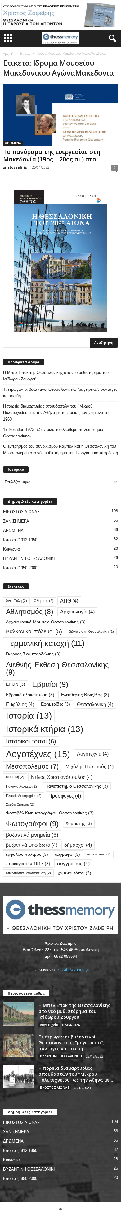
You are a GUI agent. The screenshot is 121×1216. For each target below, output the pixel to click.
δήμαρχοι (78, 845)
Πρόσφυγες (64, 796)
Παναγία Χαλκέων (22, 786)
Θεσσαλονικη (95, 704)
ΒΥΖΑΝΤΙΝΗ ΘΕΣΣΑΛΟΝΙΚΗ (29, 558)
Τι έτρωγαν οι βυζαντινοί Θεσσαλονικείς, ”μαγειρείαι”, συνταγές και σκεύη (60, 392)
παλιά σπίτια (99, 854)
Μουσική (15, 777)
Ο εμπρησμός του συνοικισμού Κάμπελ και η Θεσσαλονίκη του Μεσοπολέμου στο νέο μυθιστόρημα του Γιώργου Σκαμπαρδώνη (60, 449)
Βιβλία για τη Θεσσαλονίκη (91, 631)
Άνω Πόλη (16, 601)
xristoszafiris (15, 167)
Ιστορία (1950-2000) (20, 568)
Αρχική (8, 53)
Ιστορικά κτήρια (44, 729)
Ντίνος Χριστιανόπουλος (61, 777)
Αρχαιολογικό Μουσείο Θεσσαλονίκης (46, 622)
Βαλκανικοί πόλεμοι (34, 631)
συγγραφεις (73, 863)
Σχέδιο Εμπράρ (20, 804)
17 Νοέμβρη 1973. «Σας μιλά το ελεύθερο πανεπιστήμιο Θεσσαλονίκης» (53, 432)
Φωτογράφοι (32, 823)
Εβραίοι (50, 684)
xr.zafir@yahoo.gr (73, 969)
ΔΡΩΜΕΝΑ (13, 143)
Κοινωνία (11, 549)
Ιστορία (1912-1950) (20, 540)
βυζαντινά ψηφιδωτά (31, 845)
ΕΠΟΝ (15, 684)
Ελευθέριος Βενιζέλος (85, 694)
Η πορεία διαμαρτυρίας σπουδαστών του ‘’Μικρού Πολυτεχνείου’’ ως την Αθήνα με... (75, 1074)
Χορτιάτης (78, 823)
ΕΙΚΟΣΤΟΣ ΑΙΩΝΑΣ (21, 512)
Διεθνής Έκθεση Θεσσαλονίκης (57, 668)
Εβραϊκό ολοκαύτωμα (30, 694)
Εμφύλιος (20, 704)
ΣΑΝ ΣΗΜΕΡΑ (16, 521)
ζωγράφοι (67, 854)
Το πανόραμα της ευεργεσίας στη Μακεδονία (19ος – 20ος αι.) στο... (51, 155)
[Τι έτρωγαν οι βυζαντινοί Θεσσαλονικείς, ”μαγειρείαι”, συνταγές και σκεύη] (18, 1045)
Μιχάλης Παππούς (89, 766)
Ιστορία (29, 715)
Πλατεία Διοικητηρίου (24, 796)
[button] (111, 38)
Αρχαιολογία (77, 611)
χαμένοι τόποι (74, 873)
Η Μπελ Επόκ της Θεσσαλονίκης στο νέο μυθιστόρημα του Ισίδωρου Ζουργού (56, 375)
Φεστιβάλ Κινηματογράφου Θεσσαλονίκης (50, 813)
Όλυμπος (43, 601)
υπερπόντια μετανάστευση (28, 873)
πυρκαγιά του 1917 (28, 863)
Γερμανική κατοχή (45, 643)
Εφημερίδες (55, 704)
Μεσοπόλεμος (32, 766)
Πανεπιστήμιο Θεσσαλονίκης (76, 786)
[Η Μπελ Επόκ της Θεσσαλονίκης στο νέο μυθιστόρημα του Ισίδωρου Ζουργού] (18, 1014)
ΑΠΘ (69, 600)
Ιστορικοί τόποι (31, 741)
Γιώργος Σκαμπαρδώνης (33, 654)
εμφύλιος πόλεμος (27, 854)
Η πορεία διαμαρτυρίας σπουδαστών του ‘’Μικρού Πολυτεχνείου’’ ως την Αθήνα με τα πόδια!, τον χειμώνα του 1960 (56, 413)
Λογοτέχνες (38, 754)
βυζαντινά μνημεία (32, 835)
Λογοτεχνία (93, 754)
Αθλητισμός (29, 612)
